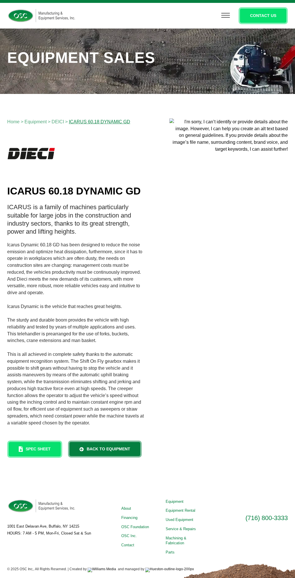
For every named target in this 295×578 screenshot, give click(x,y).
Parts (170, 552)
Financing (129, 517)
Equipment (35, 121)
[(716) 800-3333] (250, 504)
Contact (127, 545)
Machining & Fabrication (176, 540)
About (126, 508)
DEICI (58, 121)
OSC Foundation (135, 527)
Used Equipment (179, 519)
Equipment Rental (180, 510)
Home (13, 121)
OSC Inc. (129, 536)
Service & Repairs (181, 529)
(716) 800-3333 (266, 518)
